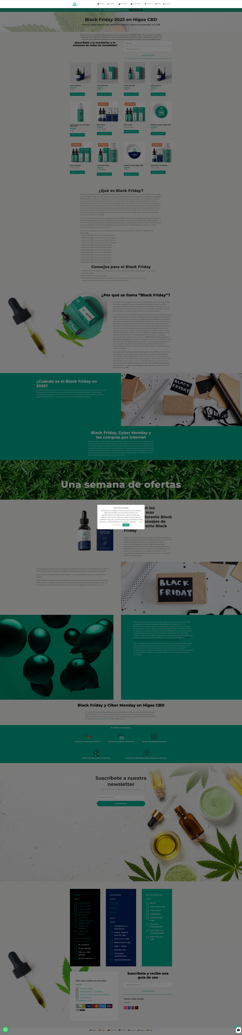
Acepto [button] (126, 525)
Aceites (111, 3)
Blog (158, 3)
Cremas (123, 3)
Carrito (167, 3)
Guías (148, 3)
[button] (5, 1029)
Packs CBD (136, 3)
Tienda (101, 3)
